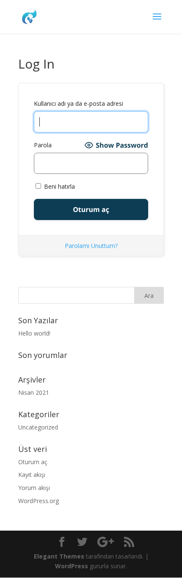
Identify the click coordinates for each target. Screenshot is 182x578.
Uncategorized (38, 427)
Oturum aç (32, 462)
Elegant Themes (59, 556)
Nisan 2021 (33, 392)
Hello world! (34, 333)
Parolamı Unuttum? (91, 246)
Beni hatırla (58, 186)
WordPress (71, 566)
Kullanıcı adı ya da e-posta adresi (78, 103)
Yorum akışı (34, 488)
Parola (43, 145)
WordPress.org (38, 501)
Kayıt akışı (31, 475)
